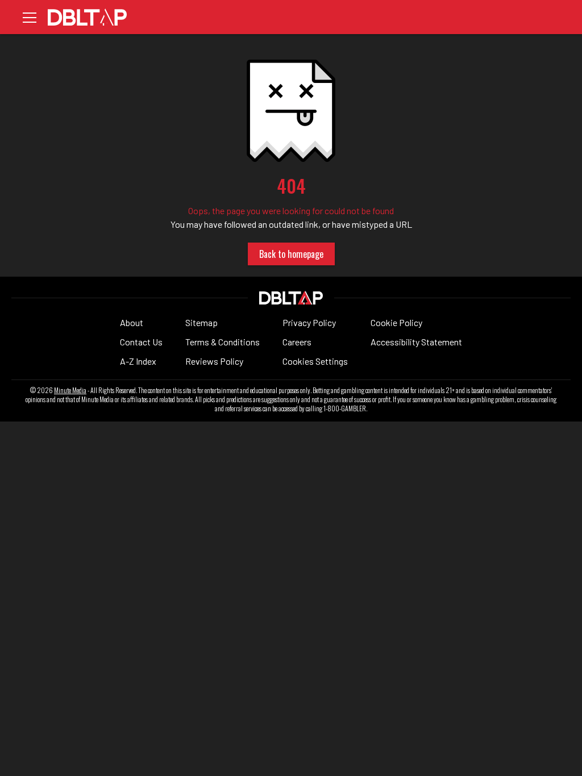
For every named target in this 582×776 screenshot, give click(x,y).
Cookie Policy (396, 322)
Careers (296, 341)
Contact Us (141, 341)
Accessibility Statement (416, 341)
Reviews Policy (214, 361)
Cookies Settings (315, 361)
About (131, 322)
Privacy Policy (309, 322)
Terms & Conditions (222, 341)
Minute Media (70, 390)
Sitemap (201, 322)
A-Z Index (138, 361)
